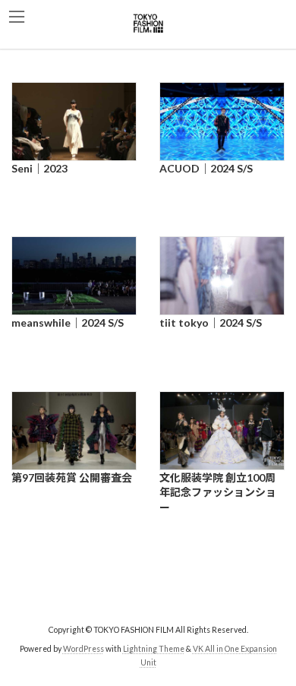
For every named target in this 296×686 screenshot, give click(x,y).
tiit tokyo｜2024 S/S (210, 322)
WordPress (83, 648)
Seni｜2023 (39, 168)
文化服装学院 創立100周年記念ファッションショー (217, 492)
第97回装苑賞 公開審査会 (71, 477)
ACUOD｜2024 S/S (206, 168)
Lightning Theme (153, 648)
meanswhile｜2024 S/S (67, 322)
